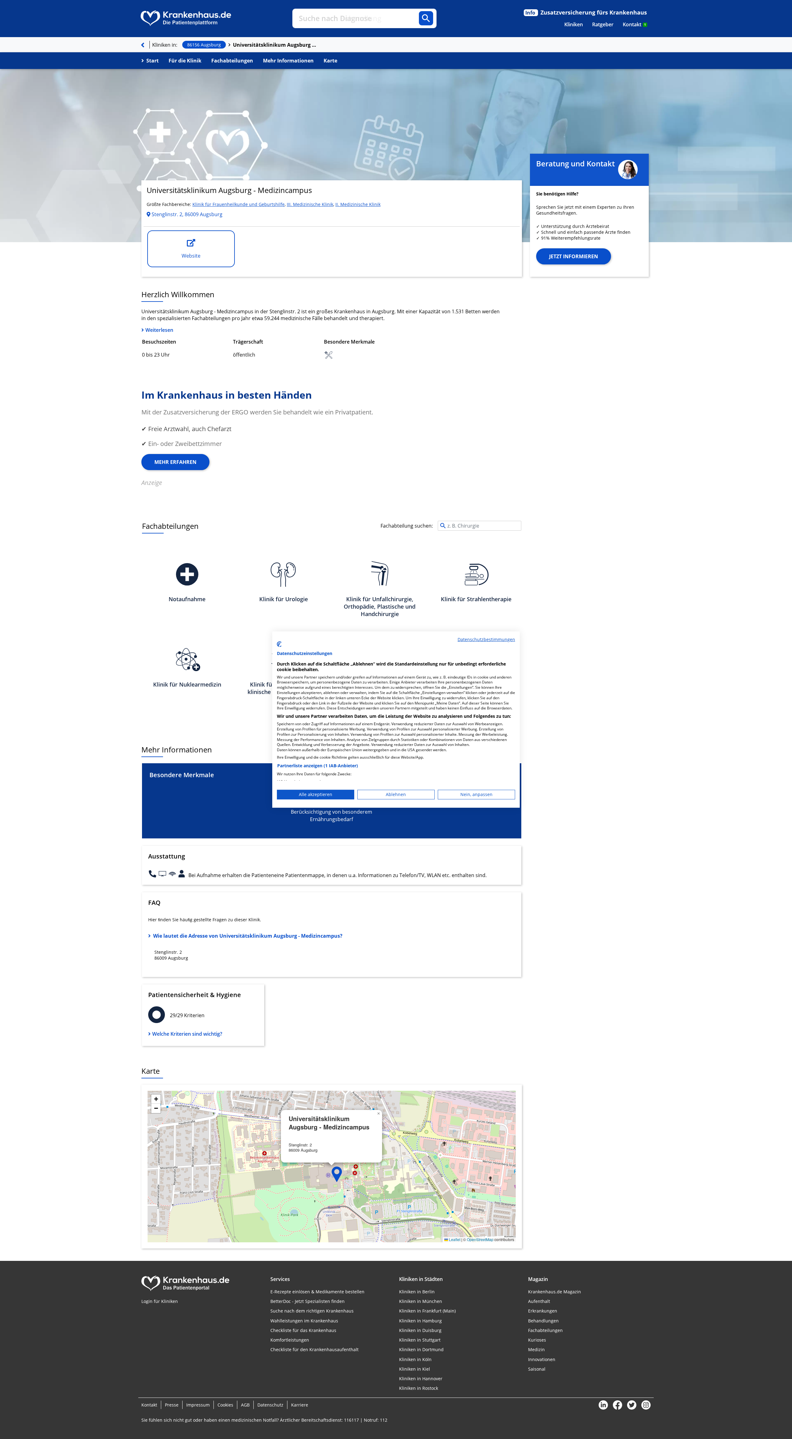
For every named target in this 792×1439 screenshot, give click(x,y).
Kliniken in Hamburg (420, 1321)
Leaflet (454, 1239)
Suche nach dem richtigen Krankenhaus (312, 1311)
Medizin (536, 1349)
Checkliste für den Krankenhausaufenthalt (314, 1349)
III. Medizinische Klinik (310, 204)
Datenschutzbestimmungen (486, 639)
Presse (172, 1405)
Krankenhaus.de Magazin (554, 1292)
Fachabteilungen (232, 60)
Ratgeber (602, 24)
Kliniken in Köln (415, 1359)
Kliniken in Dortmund (421, 1349)
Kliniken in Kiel (414, 1369)
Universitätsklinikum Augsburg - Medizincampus (274, 44)
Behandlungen (543, 1321)
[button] (337, 1174)
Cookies (225, 1405)
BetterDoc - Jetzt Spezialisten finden (307, 1301)
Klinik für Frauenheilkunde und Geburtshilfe (238, 204)
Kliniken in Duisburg (420, 1330)
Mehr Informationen (288, 60)
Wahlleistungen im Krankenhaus (304, 1321)
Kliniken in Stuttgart (420, 1340)
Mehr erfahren (175, 462)
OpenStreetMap (480, 1239)
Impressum (198, 1405)
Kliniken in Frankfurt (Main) (427, 1311)
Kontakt (634, 24)
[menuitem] (574, 24)
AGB (245, 1405)
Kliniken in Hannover (420, 1378)
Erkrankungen (542, 1311)
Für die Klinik (185, 60)
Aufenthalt (539, 1301)
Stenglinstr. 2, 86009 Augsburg (186, 214)
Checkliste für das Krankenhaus (303, 1330)
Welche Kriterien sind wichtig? (187, 1033)
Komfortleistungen (289, 1340)
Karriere (299, 1405)
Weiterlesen (159, 330)
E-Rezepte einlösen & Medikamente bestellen (317, 1292)
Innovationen (541, 1359)
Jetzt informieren (573, 256)
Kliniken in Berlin (417, 1292)
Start (152, 60)
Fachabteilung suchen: (407, 525)
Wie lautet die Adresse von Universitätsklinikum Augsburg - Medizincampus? (247, 935)
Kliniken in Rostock (418, 1388)
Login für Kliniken (159, 1301)
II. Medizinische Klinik (358, 204)
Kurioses (537, 1340)
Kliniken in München (420, 1301)
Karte (330, 60)
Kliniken (573, 24)
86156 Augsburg (204, 45)
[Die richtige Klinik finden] (142, 45)
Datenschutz (270, 1405)
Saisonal (536, 1369)
